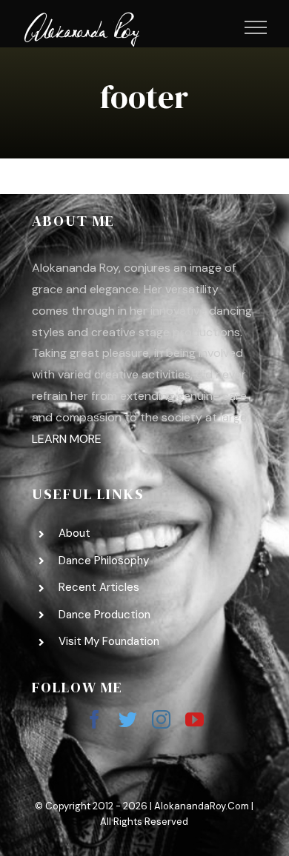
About (74, 533)
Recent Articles (99, 587)
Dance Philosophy (104, 560)
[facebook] (94, 719)
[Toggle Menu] (256, 27)
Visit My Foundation (109, 641)
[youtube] (194, 719)
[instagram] (161, 719)
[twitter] (128, 719)
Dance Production (104, 614)
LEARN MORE (67, 439)
